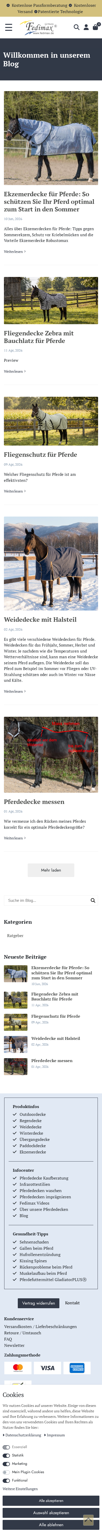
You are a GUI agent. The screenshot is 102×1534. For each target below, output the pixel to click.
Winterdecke (31, 1133)
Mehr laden (51, 870)
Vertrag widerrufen (38, 1303)
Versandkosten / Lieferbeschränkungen (40, 1326)
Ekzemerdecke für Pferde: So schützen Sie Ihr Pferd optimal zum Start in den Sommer (49, 201)
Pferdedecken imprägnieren (45, 1197)
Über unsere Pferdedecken (44, 1209)
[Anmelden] (86, 27)
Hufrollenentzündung (40, 1254)
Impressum (56, 1434)
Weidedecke (31, 1127)
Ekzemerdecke (33, 1152)
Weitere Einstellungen (20, 1488)
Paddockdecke (33, 1145)
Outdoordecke (33, 1114)
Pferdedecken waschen (41, 1190)
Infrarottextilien (35, 1184)
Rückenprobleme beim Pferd (46, 1267)
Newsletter (14, 1345)
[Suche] (77, 27)
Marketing (19, 1463)
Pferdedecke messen (34, 801)
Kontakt (72, 1303)
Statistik (18, 1455)
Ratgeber (15, 935)
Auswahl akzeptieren (51, 1513)
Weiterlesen (13, 251)
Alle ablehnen (51, 1525)
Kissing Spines (33, 1261)
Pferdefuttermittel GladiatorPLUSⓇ (53, 1279)
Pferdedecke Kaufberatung (44, 1178)
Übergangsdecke (35, 1139)
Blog (24, 1215)
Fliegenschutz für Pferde (40, 454)
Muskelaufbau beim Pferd (43, 1273)
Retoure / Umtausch (22, 1333)
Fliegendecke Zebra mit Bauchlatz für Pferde (39, 337)
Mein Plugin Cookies (28, 1471)
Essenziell (19, 1446)
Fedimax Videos (34, 1203)
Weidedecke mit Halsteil (40, 619)
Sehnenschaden (34, 1242)
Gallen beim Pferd (36, 1248)
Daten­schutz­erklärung (23, 1434)
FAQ (8, 1339)
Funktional (19, 1480)
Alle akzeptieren (51, 1500)
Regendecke (31, 1120)
